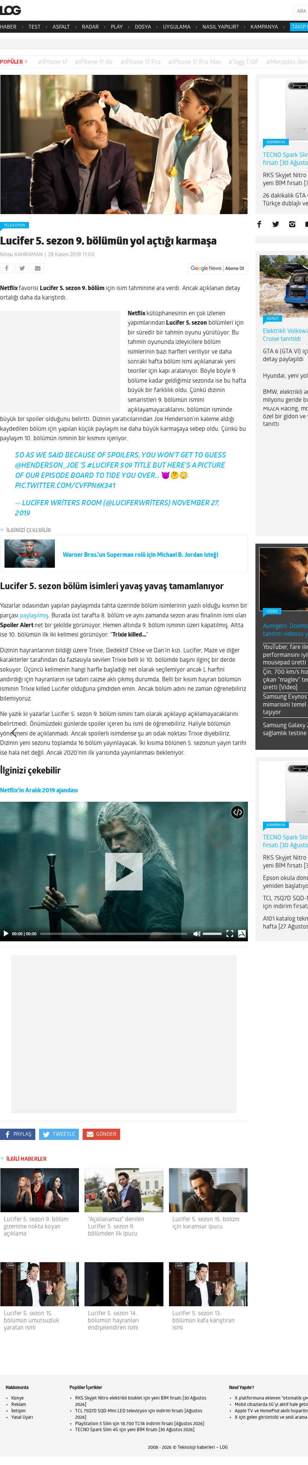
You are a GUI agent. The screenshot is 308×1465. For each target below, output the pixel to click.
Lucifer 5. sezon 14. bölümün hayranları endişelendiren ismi (113, 1327)
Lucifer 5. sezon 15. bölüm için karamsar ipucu (205, 1229)
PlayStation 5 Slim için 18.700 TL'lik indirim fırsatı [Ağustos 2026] (139, 1430)
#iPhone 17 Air (94, 62)
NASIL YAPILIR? (220, 27)
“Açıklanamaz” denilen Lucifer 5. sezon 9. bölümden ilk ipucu (116, 1233)
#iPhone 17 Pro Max (194, 62)
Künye (17, 1404)
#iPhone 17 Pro (141, 62)
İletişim (18, 1417)
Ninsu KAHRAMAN (21, 255)
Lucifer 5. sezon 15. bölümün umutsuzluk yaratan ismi (31, 1327)
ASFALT (61, 27)
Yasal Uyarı (22, 1423)
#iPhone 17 (52, 62)
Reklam (18, 1411)
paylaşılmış (34, 622)
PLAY (117, 27)
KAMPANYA (264, 27)
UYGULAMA (176, 27)
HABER (8, 27)
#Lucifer (103, 472)
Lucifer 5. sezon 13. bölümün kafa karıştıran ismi (203, 1327)
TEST (35, 27)
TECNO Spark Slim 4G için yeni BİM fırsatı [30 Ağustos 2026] (135, 1436)
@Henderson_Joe (47, 472)
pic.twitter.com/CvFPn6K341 (65, 492)
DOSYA (143, 27)
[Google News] (217, 268)
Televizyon (14, 225)
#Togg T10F (243, 62)
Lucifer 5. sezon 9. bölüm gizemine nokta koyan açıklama (36, 1233)
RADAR (90, 27)
